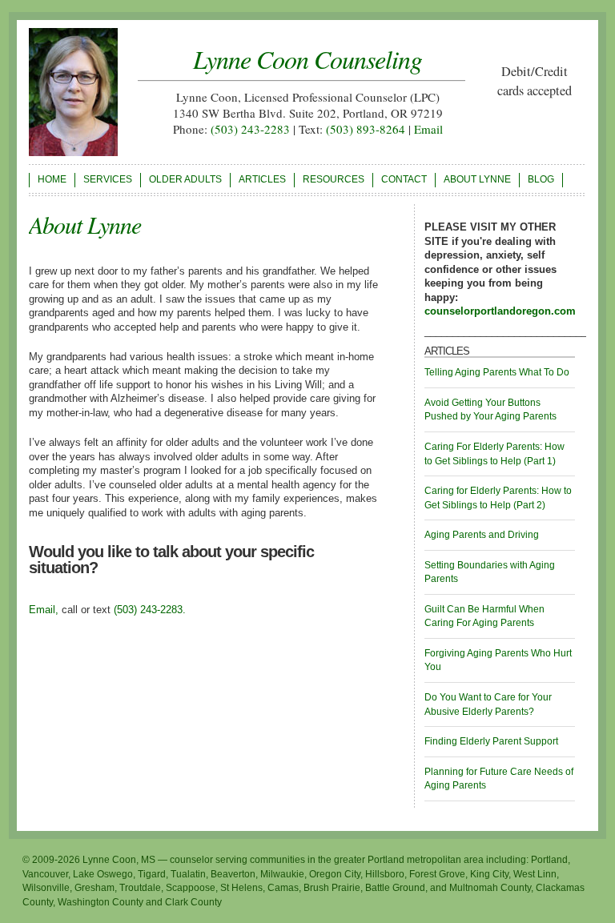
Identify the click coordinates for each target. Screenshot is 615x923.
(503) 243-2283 (250, 129)
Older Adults (185, 179)
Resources (333, 179)
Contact (404, 179)
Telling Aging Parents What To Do (496, 372)
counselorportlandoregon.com (500, 311)
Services (107, 179)
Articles (262, 179)
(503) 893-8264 (365, 129)
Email (428, 129)
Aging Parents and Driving (481, 534)
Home (52, 179)
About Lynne (477, 179)
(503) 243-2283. (150, 610)
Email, (43, 610)
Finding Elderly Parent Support (491, 741)
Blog (541, 179)
